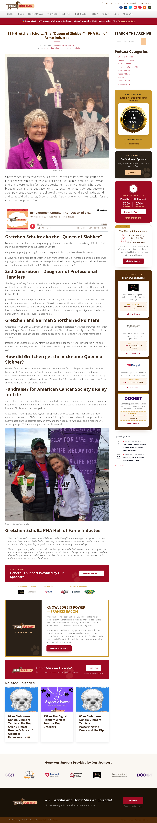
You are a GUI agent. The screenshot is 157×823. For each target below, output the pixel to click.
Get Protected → (133, 353)
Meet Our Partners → (92, 573)
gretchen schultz (73, 48)
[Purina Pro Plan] (21, 592)
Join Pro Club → (133, 314)
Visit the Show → (133, 261)
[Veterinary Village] (64, 592)
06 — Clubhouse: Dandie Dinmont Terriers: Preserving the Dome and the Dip (91, 723)
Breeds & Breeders (125, 57)
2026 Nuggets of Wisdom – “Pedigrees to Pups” (134, 459)
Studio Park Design (51, 820)
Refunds (138, 820)
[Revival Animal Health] (48, 592)
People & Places (60, 45)
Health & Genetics (125, 63)
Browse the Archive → (133, 212)
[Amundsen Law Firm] (76, 592)
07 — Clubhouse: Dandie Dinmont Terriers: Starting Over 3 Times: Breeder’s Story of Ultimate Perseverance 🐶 (20, 727)
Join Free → (133, 172)
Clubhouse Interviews (126, 60)
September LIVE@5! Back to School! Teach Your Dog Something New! (134, 447)
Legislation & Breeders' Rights (129, 67)
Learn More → (133, 423)
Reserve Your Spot (126, 21)
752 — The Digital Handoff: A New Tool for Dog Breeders (55, 721)
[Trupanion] (32, 592)
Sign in (100, 673)
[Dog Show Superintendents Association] (89, 592)
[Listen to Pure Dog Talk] (133, 189)
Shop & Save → (133, 387)
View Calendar (120, 465)
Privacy (124, 820)
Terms (131, 820)
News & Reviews (124, 70)
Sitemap (145, 820)
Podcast (71, 45)
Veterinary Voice (124, 84)
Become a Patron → (59, 648)
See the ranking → (133, 144)
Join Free (94, 668)
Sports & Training (124, 80)
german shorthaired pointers (55, 48)
